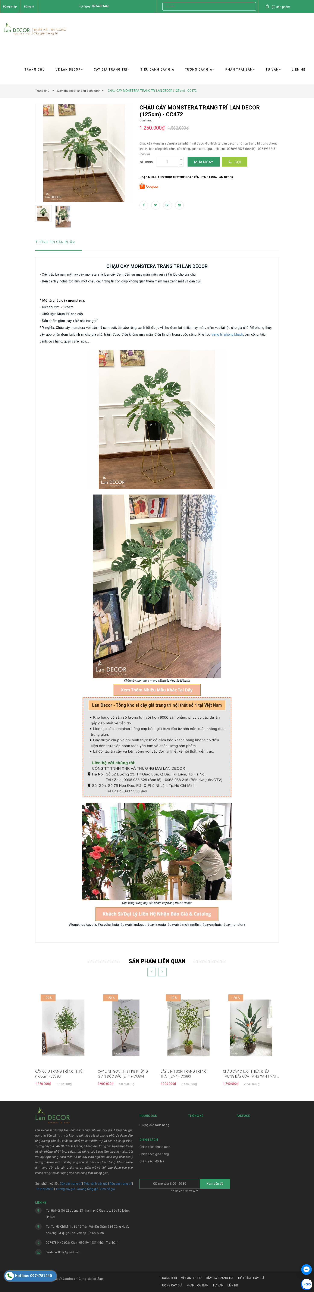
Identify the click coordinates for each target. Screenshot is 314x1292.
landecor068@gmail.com (63, 1252)
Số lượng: (146, 162)
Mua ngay (203, 162)
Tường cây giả (65, 1189)
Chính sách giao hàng (154, 1154)
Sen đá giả (107, 1189)
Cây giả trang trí (71, 1183)
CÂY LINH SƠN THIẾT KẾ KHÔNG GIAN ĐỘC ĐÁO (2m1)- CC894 (123, 1073)
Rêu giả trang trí (121, 1183)
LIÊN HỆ (298, 69)
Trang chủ (43, 90)
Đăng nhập (10, 6)
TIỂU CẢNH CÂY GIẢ (157, 69)
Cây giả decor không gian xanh (78, 90)
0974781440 (100, 6)
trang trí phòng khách (227, 334)
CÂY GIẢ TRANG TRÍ (111, 69)
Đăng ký (29, 6)
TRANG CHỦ (35, 69)
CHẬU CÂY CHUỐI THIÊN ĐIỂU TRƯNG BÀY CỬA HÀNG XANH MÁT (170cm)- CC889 (250, 1074)
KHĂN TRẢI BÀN (239, 69)
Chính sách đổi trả (151, 1161)
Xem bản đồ (215, 1183)
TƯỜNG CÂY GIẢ (198, 69)
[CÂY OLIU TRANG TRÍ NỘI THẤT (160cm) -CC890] (63, 1027)
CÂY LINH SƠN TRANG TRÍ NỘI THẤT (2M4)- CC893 (184, 1073)
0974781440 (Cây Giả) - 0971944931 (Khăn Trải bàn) (82, 1242)
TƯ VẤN (272, 69)
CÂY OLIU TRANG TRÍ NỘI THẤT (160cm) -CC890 (59, 1073)
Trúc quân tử (44, 1189)
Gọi (237, 162)
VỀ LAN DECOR (68, 69)
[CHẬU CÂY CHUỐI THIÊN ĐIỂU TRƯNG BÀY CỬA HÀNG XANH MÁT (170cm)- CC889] (251, 1027)
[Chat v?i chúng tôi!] (306, 1269)
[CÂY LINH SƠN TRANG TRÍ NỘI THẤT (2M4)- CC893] (188, 1027)
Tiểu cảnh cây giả (95, 1183)
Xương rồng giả (87, 1189)
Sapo (101, 1278)
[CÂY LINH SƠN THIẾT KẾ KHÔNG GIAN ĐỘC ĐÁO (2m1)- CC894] (126, 1027)
